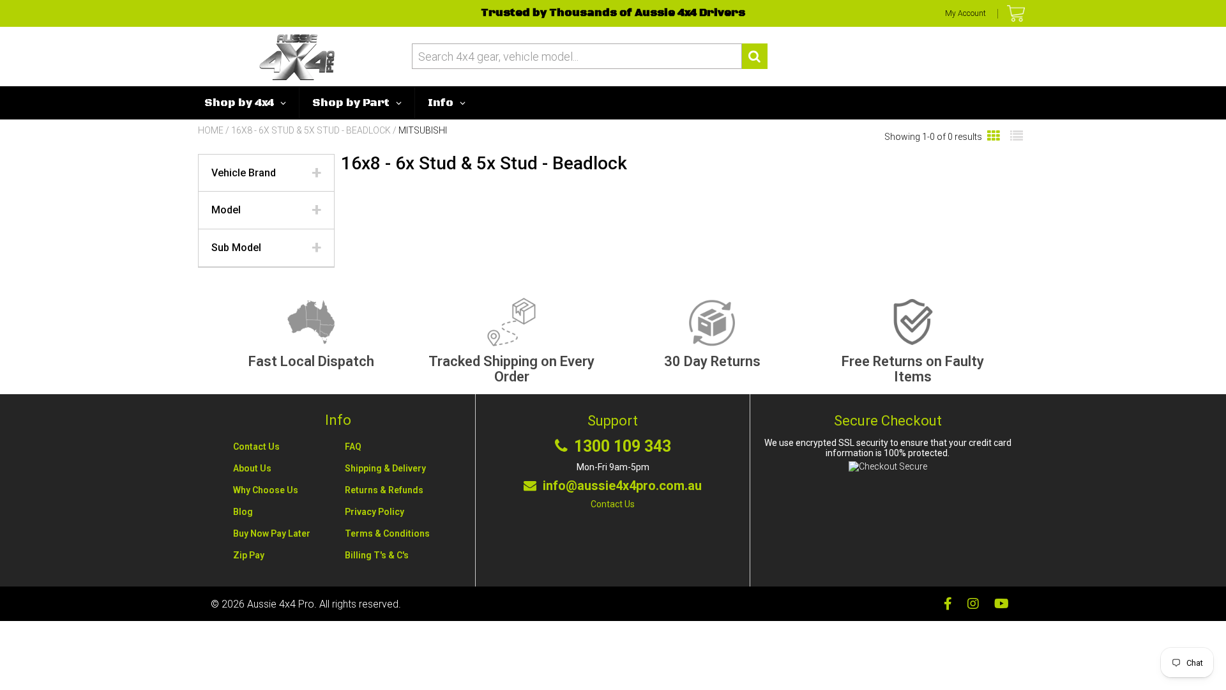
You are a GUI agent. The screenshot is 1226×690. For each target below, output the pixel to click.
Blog (243, 512)
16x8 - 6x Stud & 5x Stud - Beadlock (311, 130)
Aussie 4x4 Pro (280, 604)
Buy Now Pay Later (271, 533)
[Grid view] (993, 136)
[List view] (1016, 136)
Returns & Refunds (384, 490)
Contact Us (256, 446)
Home (210, 130)
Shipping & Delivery (385, 468)
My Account (965, 13)
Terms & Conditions (387, 533)
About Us (252, 468)
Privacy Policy (374, 512)
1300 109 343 (622, 447)
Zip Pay (248, 555)
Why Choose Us (265, 490)
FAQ (353, 446)
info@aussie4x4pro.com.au (622, 486)
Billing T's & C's (377, 555)
